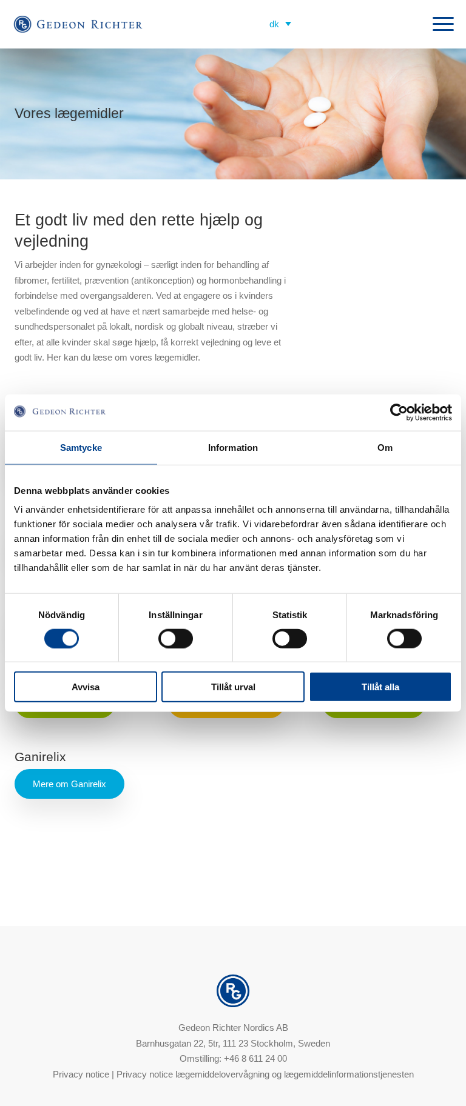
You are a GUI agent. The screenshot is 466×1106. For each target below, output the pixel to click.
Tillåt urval (233, 687)
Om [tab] (385, 447)
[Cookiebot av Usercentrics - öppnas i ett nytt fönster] (399, 412)
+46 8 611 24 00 (255, 1058)
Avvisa (86, 687)
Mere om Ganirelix (69, 784)
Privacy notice (81, 1074)
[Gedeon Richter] (79, 24)
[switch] (175, 638)
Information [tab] (233, 447)
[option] (233, 113)
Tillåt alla (380, 687)
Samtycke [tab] (81, 447)
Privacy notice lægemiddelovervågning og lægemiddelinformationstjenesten (265, 1074)
